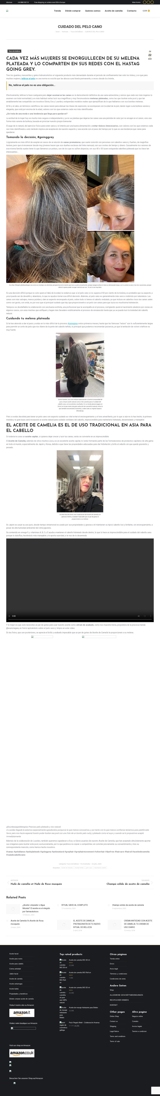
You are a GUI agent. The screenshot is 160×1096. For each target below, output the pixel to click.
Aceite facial (13, 954)
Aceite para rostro (15, 959)
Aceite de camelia (15, 979)
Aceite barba (13, 989)
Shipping (113, 1026)
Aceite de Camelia (67, 867)
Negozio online (137, 1016)
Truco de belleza (14, 51)
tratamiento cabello (100, 867)
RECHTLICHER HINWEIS (119, 1000)
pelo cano (89, 867)
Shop (112, 990)
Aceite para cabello (16, 964)
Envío (112, 964)
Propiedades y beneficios (18, 994)
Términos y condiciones (118, 974)
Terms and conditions (117, 1036)
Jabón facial (13, 974)
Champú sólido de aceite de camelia (128, 905)
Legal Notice (114, 1031)
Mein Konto (136, 2)
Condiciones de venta (118, 979)
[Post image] (13, 909)
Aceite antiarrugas (15, 984)
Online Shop (114, 1016)
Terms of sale (115, 1041)
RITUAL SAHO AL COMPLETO (75, 905)
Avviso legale (137, 1026)
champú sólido (79, 867)
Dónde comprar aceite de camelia (21, 999)
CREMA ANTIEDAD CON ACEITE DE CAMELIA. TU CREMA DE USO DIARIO (138, 924)
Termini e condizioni (139, 1031)
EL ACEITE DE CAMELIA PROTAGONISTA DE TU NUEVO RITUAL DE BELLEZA (86, 924)
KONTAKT (114, 1005)
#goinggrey (73, 323)
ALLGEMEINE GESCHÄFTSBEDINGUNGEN (126, 995)
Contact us (114, 1021)
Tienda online (115, 959)
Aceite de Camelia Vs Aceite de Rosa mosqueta (27, 922)
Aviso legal (114, 969)
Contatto (135, 1021)
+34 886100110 (23, 2)
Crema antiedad (15, 969)
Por (85, 864)
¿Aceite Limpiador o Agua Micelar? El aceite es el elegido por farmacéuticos (36, 908)
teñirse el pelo (28, 78)
